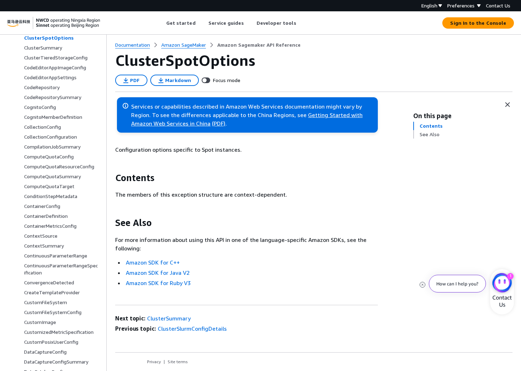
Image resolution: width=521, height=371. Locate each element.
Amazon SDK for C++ (153, 262)
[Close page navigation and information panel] (507, 104)
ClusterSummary (169, 318)
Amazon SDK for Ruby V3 (158, 282)
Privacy (154, 361)
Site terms (178, 361)
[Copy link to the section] (109, 177)
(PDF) (218, 123)
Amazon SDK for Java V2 (158, 272)
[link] (259, 44)
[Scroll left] (160, 23)
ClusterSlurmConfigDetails (192, 328)
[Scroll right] (301, 23)
